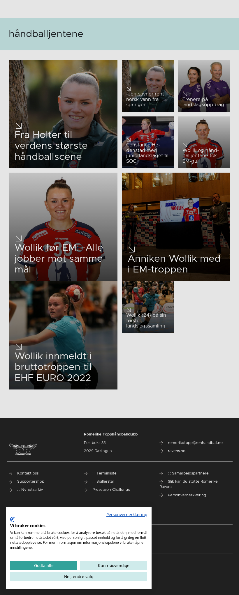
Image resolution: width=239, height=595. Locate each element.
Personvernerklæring (126, 514)
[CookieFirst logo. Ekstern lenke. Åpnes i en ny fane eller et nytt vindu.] (12, 519)
